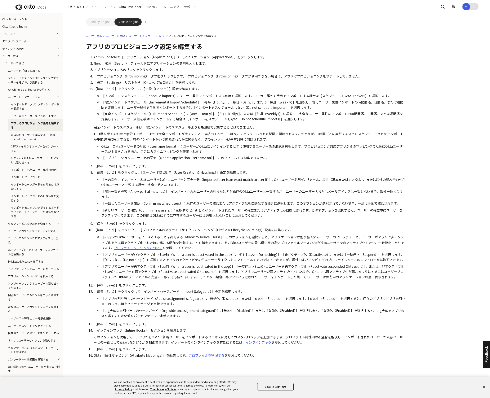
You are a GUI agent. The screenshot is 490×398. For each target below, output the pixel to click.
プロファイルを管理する (206, 355)
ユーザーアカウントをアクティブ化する (32, 231)
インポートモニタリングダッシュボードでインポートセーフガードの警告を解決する (35, 212)
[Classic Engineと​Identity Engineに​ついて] (146, 22)
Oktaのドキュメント (14, 19)
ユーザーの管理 (14, 63)
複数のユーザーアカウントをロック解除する (33, 309)
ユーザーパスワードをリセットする (29, 326)
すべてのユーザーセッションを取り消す (32, 340)
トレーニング (170, 6)
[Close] (484, 387)
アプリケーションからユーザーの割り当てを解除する (33, 286)
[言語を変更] (453, 6)
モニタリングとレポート (17, 41)
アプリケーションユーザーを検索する (31, 276)
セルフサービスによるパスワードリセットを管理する (31, 350)
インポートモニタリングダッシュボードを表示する (35, 106)
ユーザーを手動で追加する (24, 70)
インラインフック (258, 342)
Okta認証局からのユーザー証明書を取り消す (34, 369)
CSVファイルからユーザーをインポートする (35, 148)
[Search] (443, 7)
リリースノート (11, 34)
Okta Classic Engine (15, 26)
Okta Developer (130, 6)
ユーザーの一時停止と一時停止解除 (29, 318)
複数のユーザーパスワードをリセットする (33, 333)
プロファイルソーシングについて (138, 247)
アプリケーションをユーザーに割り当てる (33, 269)
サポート (190, 6)
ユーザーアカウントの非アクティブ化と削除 (33, 240)
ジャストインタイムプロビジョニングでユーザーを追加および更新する (33, 80)
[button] (76, 7)
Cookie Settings (275, 387)
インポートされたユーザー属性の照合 (33, 170)
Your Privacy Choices (163, 389)
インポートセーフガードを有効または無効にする (35, 186)
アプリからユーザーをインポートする (33, 116)
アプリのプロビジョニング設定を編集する (35, 125)
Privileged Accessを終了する (25, 261)
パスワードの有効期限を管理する (28, 359)
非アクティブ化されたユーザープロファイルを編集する (33, 252)
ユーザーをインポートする (24, 97)
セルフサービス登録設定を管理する (29, 223)
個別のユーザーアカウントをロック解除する (33, 297)
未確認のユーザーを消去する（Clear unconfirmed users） (33, 137)
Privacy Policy (123, 389)
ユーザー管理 (10, 56)
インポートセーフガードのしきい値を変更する (35, 198)
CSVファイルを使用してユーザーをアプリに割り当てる (35, 160)
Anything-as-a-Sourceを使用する (29, 89)
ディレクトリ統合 (13, 48)
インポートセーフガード (25, 177)
